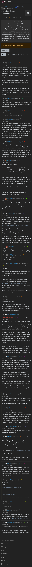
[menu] (29, 2)
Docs (2, 557)
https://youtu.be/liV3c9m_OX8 (20, 450)
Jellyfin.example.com (8, 494)
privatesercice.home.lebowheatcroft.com (14, 283)
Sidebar (4, 50)
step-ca (15, 125)
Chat (3, 58)
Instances (4, 553)
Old (27, 54)
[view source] (20, 18)
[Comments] (28, 13)
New (22, 54)
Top (8, 54)
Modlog (3, 547)
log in (12, 45)
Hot (3, 54)
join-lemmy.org (5, 564)
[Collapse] (3, 63)
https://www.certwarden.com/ (20, 518)
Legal (2, 550)
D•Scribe (7, 2)
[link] (6, 17)
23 (3, 17)
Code (3, 560)
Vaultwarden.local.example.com (11, 487)
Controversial (15, 54)
